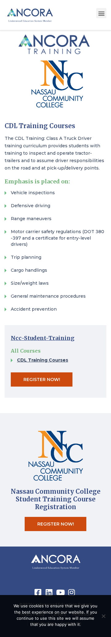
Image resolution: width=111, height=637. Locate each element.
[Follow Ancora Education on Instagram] (72, 592)
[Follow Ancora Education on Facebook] (38, 592)
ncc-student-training (42, 338)
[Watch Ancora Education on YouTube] (61, 592)
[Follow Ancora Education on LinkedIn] (50, 592)
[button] (101, 13)
